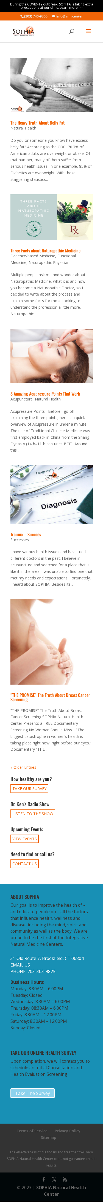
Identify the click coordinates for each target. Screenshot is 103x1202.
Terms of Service (32, 1130)
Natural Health (23, 128)
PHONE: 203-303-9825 (32, 971)
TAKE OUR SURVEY (29, 788)
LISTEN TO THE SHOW (32, 813)
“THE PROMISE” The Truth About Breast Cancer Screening (50, 697)
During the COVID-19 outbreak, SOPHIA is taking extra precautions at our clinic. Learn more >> (51, 6)
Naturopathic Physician (49, 262)
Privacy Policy (67, 1130)
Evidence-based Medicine (32, 255)
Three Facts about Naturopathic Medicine (45, 250)
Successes (19, 539)
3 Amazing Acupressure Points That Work (45, 393)
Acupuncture (21, 399)
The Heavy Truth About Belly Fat (37, 122)
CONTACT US (24, 863)
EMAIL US (20, 965)
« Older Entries (23, 767)
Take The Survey (32, 1093)
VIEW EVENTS (24, 838)
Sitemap (48, 1137)
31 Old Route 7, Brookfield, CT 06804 (47, 958)
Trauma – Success (25, 534)
